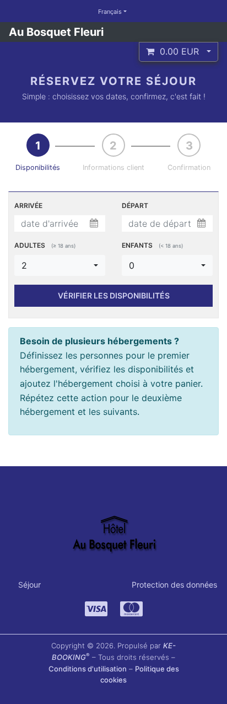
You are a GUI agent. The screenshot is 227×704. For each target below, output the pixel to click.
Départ (135, 205)
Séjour (29, 584)
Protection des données (174, 584)
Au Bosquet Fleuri (56, 32)
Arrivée (28, 205)
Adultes (44, 245)
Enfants (152, 245)
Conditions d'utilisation (87, 668)
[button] (178, 52)
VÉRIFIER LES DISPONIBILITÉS (114, 295)
